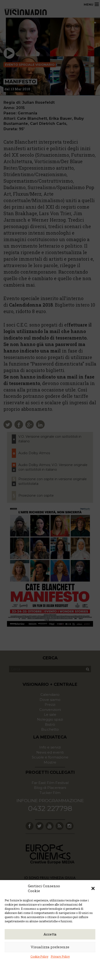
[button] (93, 888)
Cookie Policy (39, 956)
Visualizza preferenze (50, 947)
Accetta (50, 934)
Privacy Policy (60, 956)
